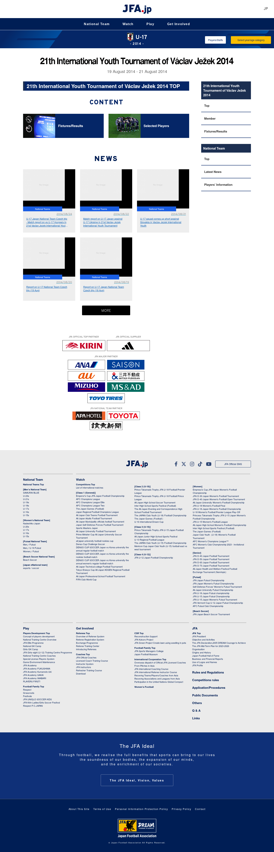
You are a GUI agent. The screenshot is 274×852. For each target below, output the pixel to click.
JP (266, 9)
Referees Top (83, 633)
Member (210, 118)
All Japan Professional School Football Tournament (100, 576)
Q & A (196, 710)
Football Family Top (33, 686)
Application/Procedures (208, 687)
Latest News (212, 171)
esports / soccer (31, 568)
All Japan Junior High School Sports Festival (155, 536)
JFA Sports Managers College (148, 651)
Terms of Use (102, 809)
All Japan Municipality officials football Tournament (100, 521)
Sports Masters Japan (87, 528)
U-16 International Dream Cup (148, 521)
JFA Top (196, 633)
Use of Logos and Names (204, 662)
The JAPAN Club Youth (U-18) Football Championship (160, 515)
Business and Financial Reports (207, 658)
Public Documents (205, 695)
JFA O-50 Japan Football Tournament (211, 559)
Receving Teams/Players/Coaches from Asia (156, 675)
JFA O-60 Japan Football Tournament (211, 562)
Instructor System (84, 663)
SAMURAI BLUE (31, 492)
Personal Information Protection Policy (141, 809)
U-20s (26, 526)
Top (206, 105)
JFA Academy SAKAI (33, 674)
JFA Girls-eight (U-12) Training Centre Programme (47, 652)
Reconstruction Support (145, 636)
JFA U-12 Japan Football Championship (153, 557)
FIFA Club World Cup (86, 579)
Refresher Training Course (89, 670)
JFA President (199, 636)
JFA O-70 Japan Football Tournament (211, 565)
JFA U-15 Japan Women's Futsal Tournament (215, 599)
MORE (106, 311)
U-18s (26, 505)
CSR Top (139, 633)
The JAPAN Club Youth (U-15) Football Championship (160, 542)
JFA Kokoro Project (143, 639)
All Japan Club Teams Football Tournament (97, 515)
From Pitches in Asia (144, 665)
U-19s (26, 502)
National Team (97, 24)
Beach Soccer (30, 559)
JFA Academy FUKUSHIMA (36, 668)
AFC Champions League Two (90, 505)
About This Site (79, 809)
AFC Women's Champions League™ (210, 541)
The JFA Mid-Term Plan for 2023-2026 (210, 646)
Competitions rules (205, 680)
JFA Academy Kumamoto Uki (37, 671)
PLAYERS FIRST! (31, 681)
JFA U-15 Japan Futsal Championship (211, 596)
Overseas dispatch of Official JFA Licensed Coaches (160, 662)
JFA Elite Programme (33, 642)
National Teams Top (33, 484)
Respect (27, 689)
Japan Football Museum (146, 654)
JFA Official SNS (233, 464)
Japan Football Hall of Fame (205, 655)
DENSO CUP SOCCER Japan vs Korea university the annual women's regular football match (102, 561)
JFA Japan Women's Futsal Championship (213, 583)
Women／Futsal (31, 551)
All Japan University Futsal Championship (213, 589)
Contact (200, 809)
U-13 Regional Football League (149, 539)
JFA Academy (30, 665)
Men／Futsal (29, 544)
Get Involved (178, 24)
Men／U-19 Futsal (32, 547)
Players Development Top (36, 633)
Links (196, 718)
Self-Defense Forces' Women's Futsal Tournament (217, 586)
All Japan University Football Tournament (96, 531)
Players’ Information (218, 184)
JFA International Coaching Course (151, 668)
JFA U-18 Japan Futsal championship (211, 593)
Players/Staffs (215, 40)
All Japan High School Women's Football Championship (219, 525)
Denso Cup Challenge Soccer (90, 544)
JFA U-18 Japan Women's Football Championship (217, 508)
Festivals (27, 696)
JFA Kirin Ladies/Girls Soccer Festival (41, 702)
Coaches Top (83, 654)
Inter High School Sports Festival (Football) (155, 505)
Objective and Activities (203, 639)
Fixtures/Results (215, 131)
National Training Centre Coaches (39, 655)
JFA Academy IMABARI (34, 678)
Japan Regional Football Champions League (97, 511)
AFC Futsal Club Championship (208, 606)
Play (150, 24)
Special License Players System (38, 658)
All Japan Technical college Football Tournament (99, 566)
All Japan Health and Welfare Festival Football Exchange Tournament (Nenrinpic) (215, 570)
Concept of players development (39, 636)
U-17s (26, 508)
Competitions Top (85, 484)
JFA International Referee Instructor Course (155, 672)
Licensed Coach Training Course (92, 660)
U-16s (26, 511)
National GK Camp (32, 646)
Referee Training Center (87, 646)
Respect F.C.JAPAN (33, 705)
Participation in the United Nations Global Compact (158, 681)
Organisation (198, 649)
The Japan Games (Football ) (148, 518)
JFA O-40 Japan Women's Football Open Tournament (219, 499)
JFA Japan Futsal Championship (208, 580)
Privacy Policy (181, 809)
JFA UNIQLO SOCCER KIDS (37, 699)
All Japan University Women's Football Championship (218, 502)
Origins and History (201, 652)
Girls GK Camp (30, 649)
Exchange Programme (87, 642)
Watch (128, 24)
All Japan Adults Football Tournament (94, 518)
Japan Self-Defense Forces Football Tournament (99, 524)
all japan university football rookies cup (94, 540)
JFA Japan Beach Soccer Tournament (211, 614)
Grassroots (28, 692)
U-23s (26, 495)
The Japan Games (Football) (90, 508)
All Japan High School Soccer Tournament (154, 502)
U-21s (26, 499)
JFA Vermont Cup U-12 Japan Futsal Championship (218, 602)
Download (81, 673)
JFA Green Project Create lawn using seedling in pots (160, 642)
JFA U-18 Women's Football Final (209, 505)
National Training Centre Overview (39, 639)
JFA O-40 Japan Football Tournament (211, 555)
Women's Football (144, 686)
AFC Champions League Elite (90, 502)
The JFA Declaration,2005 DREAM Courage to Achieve (219, 642)
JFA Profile (197, 665)
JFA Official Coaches (86, 657)
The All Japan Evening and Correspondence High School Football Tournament (158, 510)
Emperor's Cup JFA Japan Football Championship (100, 495)
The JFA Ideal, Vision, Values (137, 780)
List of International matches (89, 487)
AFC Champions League (88, 499)
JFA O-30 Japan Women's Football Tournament (216, 496)
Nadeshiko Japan (31, 523)
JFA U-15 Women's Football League (210, 521)
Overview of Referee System (90, 636)
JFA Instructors (83, 667)
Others (197, 703)
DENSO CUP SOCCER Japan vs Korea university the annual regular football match (102, 549)
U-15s (26, 515)
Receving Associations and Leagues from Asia (157, 678)
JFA (195, 628)
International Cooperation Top (150, 659)
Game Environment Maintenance (39, 662)
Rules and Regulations (208, 672)
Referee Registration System (90, 639)
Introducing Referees (86, 649)
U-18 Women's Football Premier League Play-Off (216, 512)
